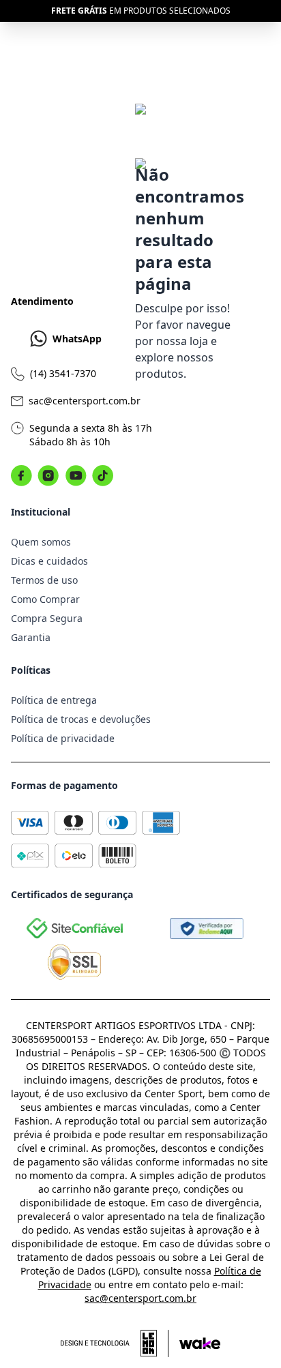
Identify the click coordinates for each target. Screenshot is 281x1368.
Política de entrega (54, 700)
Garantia (30, 637)
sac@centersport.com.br (84, 400)
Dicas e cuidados (49, 560)
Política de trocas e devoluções (81, 719)
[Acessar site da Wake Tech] (199, 1343)
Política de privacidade (63, 738)
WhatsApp (77, 338)
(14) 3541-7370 (63, 373)
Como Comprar (45, 599)
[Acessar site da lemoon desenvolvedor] (114, 1343)
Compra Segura (47, 618)
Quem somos (41, 541)
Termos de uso (44, 580)
